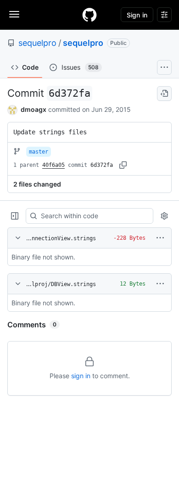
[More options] (160, 238)
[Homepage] (89, 14)
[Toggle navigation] (14, 14)
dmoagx (33, 109)
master (38, 152)
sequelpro (37, 43)
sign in (80, 376)
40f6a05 (53, 165)
